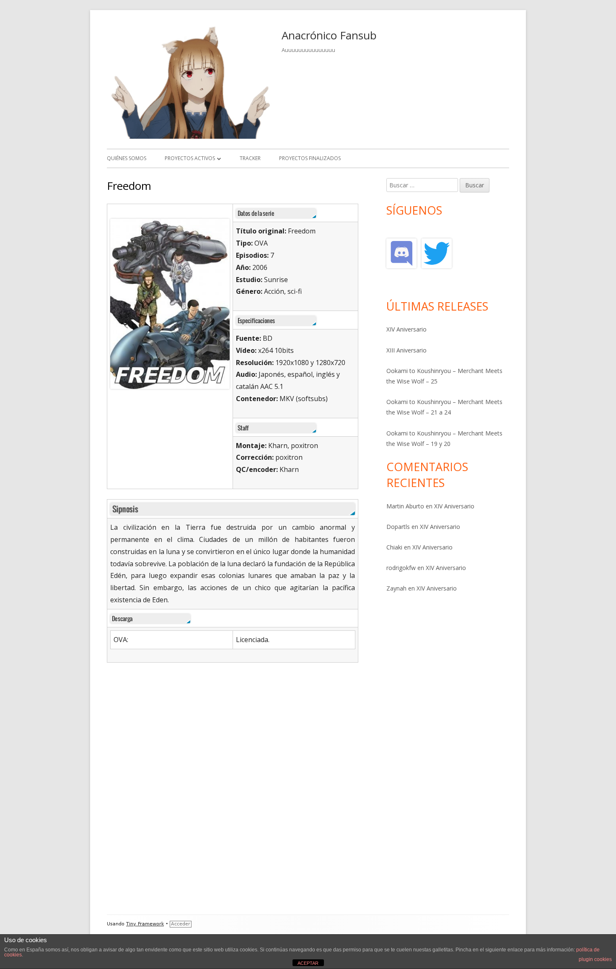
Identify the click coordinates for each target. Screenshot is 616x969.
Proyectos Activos (190, 158)
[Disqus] (238, 797)
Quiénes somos (126, 158)
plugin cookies (595, 959)
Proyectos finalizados (310, 158)
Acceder (180, 924)
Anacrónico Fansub (329, 35)
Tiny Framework (145, 924)
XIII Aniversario (406, 350)
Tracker (250, 158)
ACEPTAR (308, 963)
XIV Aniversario (406, 329)
